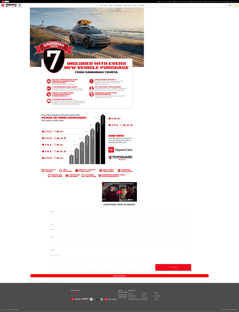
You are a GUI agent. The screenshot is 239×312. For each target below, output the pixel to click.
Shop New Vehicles (119, 276)
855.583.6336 (192, 1)
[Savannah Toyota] (11, 5)
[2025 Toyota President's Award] (20, 5)
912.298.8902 (207, 1)
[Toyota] (3, 5)
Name (52, 211)
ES (7, 1)
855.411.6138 (177, 1)
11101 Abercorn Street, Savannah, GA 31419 (228, 1)
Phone (52, 237)
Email (52, 224)
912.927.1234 (161, 1)
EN (4, 1)
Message (53, 250)
